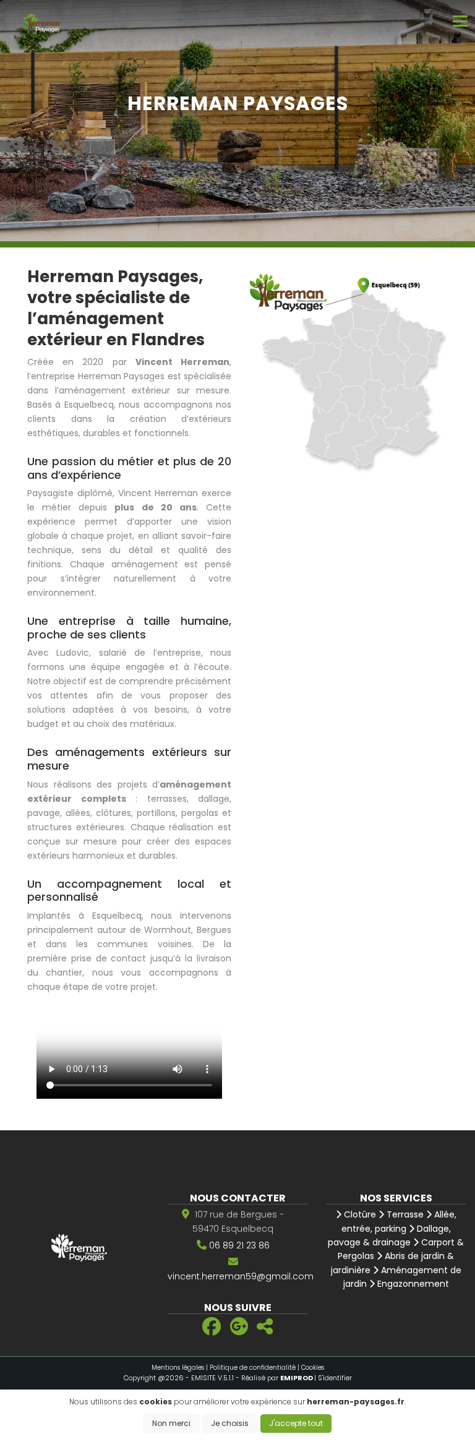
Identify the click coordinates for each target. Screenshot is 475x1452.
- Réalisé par (275, 1378)
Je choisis (230, 1423)
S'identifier (335, 1378)
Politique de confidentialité (253, 1367)
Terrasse (404, 1214)
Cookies (312, 1367)
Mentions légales (178, 1367)
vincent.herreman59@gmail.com (241, 1276)
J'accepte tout (296, 1423)
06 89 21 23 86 (239, 1245)
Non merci (171, 1423)
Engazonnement (412, 1284)
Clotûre (358, 1214)
